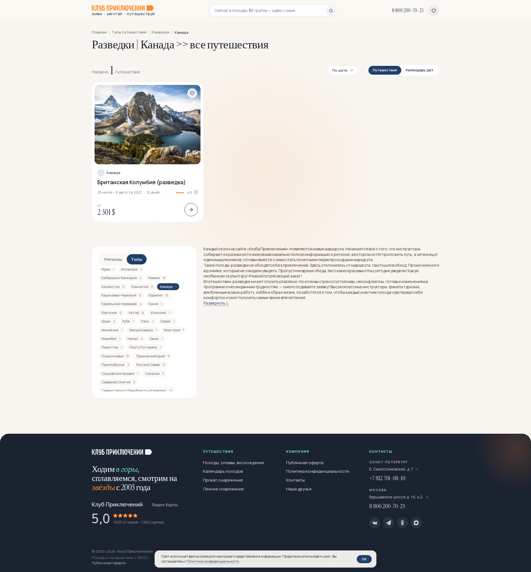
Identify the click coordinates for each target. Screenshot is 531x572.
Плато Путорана (145, 347)
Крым (108, 321)
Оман (156, 338)
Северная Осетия (118, 382)
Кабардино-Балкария (121, 277)
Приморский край (152, 356)
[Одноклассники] (402, 522)
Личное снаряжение (223, 489)
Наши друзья (298, 489)
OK (364, 559)
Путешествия (385, 69)
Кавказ (157, 277)
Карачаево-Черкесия (121, 295)
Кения (155, 303)
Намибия (110, 338)
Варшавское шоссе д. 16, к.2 (396, 497)
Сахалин (154, 373)
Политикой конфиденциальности (212, 561)
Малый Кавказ (143, 330)
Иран (107, 269)
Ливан (167, 321)
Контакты (295, 480)
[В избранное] (192, 93)
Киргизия (111, 312)
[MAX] (416, 522)
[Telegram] (388, 522)
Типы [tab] (136, 259)
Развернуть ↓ (216, 303)
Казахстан (112, 286)
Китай (136, 312)
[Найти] (331, 10)
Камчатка (142, 286)
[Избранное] (433, 10)
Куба (128, 321)
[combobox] (270, 10)
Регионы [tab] (113, 259)
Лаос (147, 321)
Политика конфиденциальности (317, 471)
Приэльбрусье (115, 364)
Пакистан (111, 347)
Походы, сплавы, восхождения (233, 463)
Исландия (131, 269)
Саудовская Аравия (119, 373)
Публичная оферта (305, 463)
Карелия (158, 295)
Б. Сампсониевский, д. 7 (391, 469)
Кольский (160, 312)
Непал (134, 338)
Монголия (174, 330)
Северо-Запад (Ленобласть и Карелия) (136, 390)
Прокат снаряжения (223, 480)
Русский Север (150, 364)
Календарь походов (223, 471)
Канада (113, 172)
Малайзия (111, 330)
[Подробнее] (191, 209)
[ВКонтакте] (374, 522)
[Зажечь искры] (517, 447)
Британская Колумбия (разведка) (141, 182)
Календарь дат (419, 69)
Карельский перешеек (121, 303)
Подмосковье (115, 356)
